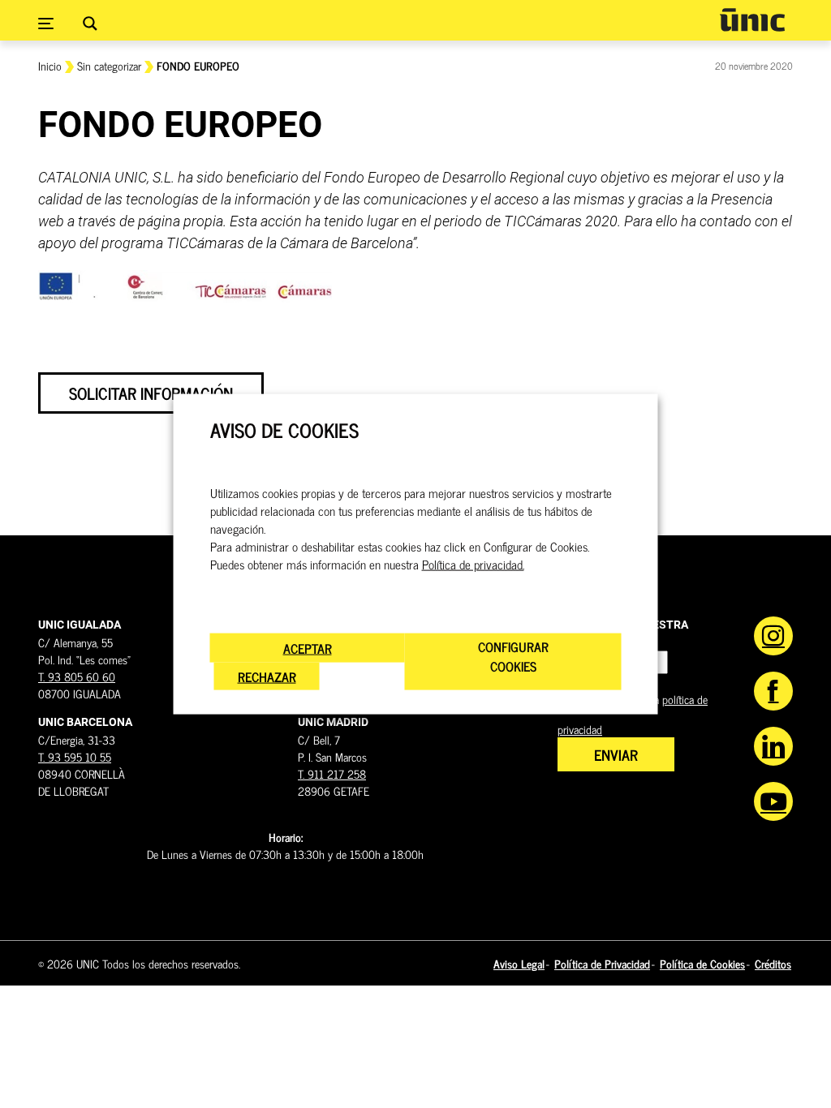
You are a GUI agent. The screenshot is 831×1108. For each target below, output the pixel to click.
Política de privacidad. (473, 563)
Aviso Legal (519, 963)
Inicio (50, 65)
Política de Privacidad (602, 963)
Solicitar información (151, 393)
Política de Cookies (702, 963)
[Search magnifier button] (90, 23)
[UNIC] (752, 20)
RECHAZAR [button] (267, 675)
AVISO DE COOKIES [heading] (284, 430)
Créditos (773, 963)
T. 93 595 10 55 (74, 756)
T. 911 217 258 (332, 773)
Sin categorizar (109, 65)
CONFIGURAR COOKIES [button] (513, 655)
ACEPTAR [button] (307, 647)
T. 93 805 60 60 (76, 676)
